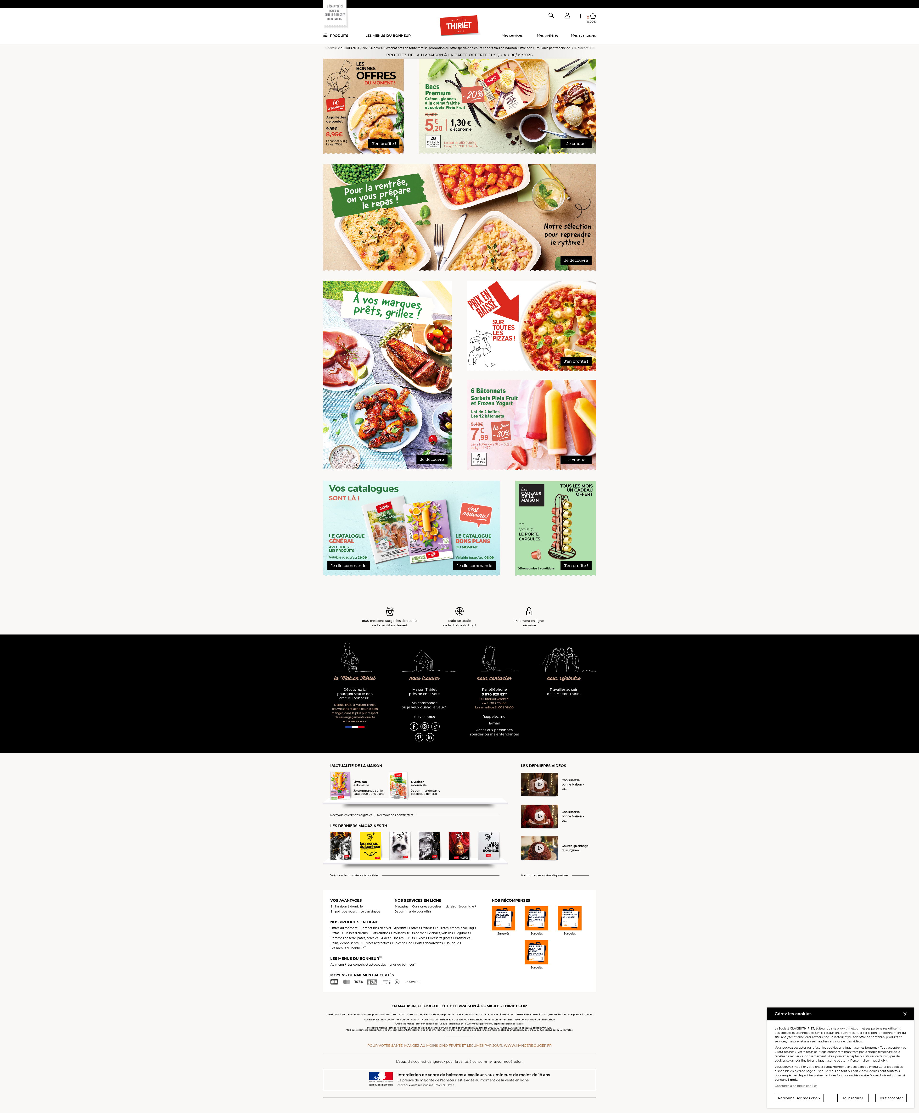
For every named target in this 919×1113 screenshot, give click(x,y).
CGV (401, 1014)
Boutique (452, 943)
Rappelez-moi (494, 717)
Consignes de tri (551, 1014)
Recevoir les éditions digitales (351, 815)
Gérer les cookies (891, 1066)
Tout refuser (853, 1098)
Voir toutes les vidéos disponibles (544, 875)
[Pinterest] (419, 737)
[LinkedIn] (430, 737)
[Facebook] (414, 726)
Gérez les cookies (467, 1014)
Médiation (508, 1014)
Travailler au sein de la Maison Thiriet (564, 692)
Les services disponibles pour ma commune (369, 1014)
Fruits (410, 938)
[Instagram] (424, 726)
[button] (567, 16)
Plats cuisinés (380, 933)
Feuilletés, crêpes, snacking (454, 928)
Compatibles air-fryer (375, 928)
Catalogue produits (442, 1014)
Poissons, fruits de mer (409, 933)
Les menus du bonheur (388, 35)
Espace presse (572, 1014)
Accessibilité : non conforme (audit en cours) (391, 1019)
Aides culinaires (392, 938)
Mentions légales (417, 1014)
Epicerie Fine (403, 943)
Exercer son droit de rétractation (535, 1019)
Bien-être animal (527, 1014)
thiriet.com (332, 1014)
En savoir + (412, 982)
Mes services (512, 35)
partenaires (879, 1028)
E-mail (494, 723)
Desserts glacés (441, 938)
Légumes (462, 933)
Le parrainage (370, 911)
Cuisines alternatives (376, 943)
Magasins (401, 906)
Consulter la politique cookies (796, 1086)
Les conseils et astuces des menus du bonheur (382, 964)
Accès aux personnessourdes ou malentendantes (494, 732)
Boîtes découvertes (429, 943)
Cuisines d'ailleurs (355, 933)
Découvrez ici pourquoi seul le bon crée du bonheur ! (355, 694)
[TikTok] (435, 726)
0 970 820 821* (494, 694)
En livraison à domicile (347, 906)
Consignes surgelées (427, 906)
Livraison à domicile (459, 906)
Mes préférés (547, 35)
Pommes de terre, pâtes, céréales (354, 938)
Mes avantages (583, 35)
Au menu (337, 964)
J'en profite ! (384, 143)
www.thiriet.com (849, 1028)
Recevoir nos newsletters (395, 815)
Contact (589, 1014)
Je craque (576, 143)
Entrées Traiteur (420, 928)
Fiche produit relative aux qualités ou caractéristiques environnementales (466, 1019)
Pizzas (335, 933)
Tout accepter (891, 1098)
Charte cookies (490, 1014)
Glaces (422, 938)
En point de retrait (344, 911)
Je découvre (576, 260)
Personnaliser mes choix (799, 1098)
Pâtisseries (462, 938)
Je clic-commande (348, 565)
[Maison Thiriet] (460, 26)
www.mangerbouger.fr (528, 1045)
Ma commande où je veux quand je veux (424, 705)
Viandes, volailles (441, 933)
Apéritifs (400, 928)
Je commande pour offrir (413, 911)
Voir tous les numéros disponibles (354, 875)
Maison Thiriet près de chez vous (424, 692)
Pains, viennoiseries (345, 943)
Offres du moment (344, 928)
